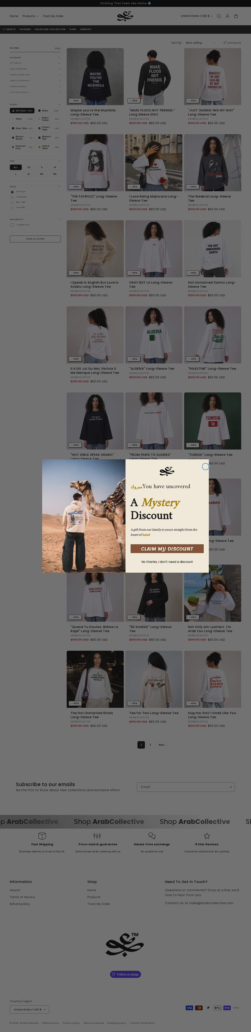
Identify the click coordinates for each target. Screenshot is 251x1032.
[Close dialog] (205, 466)
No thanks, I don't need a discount (167, 562)
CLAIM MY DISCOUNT (167, 548)
